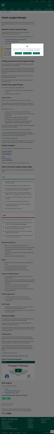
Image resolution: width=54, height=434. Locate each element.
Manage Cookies (36, 53)
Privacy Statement (36, 50)
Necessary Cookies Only (27, 53)
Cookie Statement (30, 50)
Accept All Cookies (18, 53)
